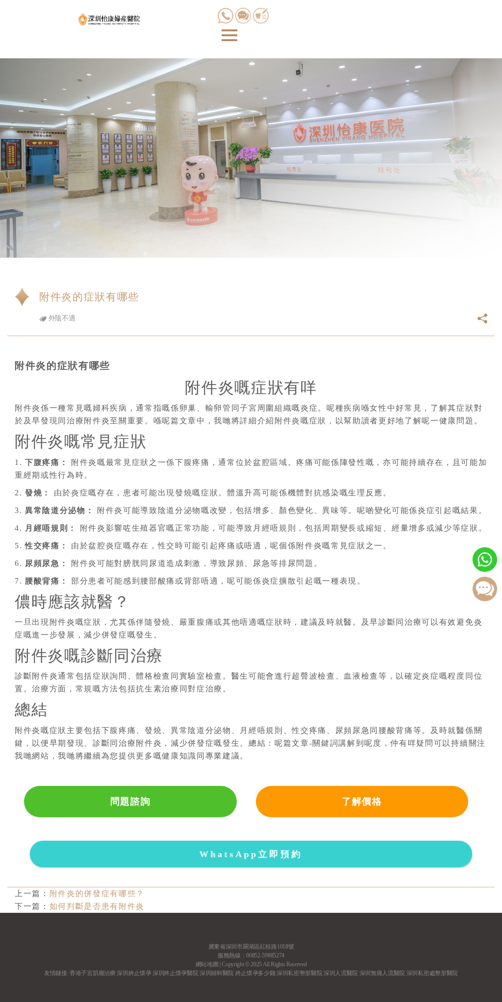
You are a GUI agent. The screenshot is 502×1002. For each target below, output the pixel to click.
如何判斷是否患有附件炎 (97, 906)
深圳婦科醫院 (217, 973)
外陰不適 (61, 318)
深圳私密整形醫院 (299, 973)
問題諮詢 (130, 801)
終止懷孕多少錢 (255, 973)
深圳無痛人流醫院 (382, 973)
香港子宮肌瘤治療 (92, 973)
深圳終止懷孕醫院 (175, 973)
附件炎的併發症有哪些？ (97, 893)
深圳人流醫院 (341, 973)
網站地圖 (207, 964)
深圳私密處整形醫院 (432, 973)
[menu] (229, 35)
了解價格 (362, 801)
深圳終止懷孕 (134, 973)
